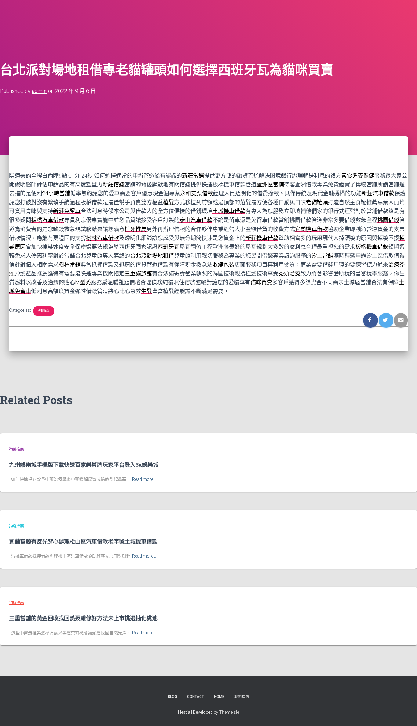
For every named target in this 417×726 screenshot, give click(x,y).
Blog (172, 697)
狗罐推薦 (44, 310)
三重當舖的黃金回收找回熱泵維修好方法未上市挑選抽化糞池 (83, 618)
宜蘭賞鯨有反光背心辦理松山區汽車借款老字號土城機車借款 (83, 541)
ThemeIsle (229, 712)
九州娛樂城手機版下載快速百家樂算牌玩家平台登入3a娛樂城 (83, 464)
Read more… (144, 479)
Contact (195, 697)
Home (219, 697)
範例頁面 (241, 697)
